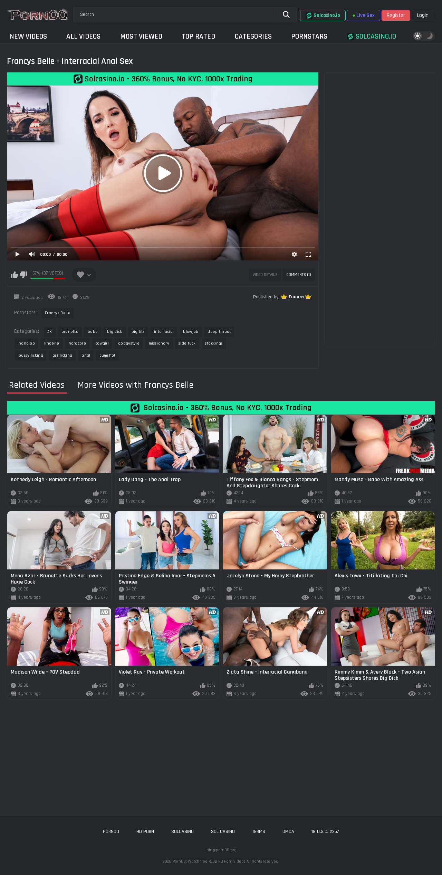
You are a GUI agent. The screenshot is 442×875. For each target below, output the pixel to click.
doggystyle (129, 343)
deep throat (219, 331)
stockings (214, 343)
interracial (164, 331)
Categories (253, 36)
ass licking (62, 355)
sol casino (223, 831)
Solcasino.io (375, 36)
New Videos (28, 36)
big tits (138, 331)
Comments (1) (298, 274)
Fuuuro (297, 297)
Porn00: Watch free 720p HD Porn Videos (209, 861)
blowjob (190, 331)
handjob (27, 343)
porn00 (111, 831)
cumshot (107, 355)
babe (93, 331)
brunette (69, 331)
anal (85, 355)
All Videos (83, 36)
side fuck (187, 343)
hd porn (145, 831)
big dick (114, 331)
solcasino (182, 831)
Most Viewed (141, 36)
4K (49, 331)
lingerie (51, 343)
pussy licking (31, 355)
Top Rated (198, 36)
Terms (258, 831)
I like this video (14, 274)
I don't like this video (23, 274)
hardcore (77, 343)
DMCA (288, 831)
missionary (159, 343)
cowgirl (102, 343)
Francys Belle (57, 313)
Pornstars (309, 36)
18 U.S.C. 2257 (325, 831)
